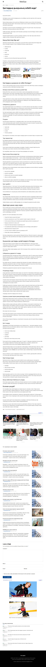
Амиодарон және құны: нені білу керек (10, 460)
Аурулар (7, 5)
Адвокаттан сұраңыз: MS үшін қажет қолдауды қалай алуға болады (16, 480)
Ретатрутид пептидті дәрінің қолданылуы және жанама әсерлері (19, 626)
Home (4, 5)
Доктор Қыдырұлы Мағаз (8, 452)
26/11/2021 (15, 10)
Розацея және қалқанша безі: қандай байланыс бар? (13, 518)
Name (4, 563)
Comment (5, 548)
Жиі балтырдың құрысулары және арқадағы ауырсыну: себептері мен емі (20, 630)
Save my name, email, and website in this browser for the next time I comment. (19, 573)
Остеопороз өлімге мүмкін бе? (8, 451)
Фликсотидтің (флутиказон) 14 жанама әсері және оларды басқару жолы (20, 643)
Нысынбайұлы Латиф (8, 10)
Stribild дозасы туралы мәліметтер (10, 529)
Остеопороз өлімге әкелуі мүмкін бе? (10, 470)
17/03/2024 (13, 510)
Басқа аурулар (11, 5)
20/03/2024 (13, 481)
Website (25, 568)
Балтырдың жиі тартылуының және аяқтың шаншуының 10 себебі (19, 634)
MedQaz (23, 2)
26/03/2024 (14, 452)
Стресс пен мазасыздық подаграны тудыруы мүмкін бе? (13, 509)
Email (4, 568)
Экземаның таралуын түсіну (8, 489)
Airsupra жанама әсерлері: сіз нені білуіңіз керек (12, 499)
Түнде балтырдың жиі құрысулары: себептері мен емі (17, 638)
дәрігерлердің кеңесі (20, 409)
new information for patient (10, 409)
